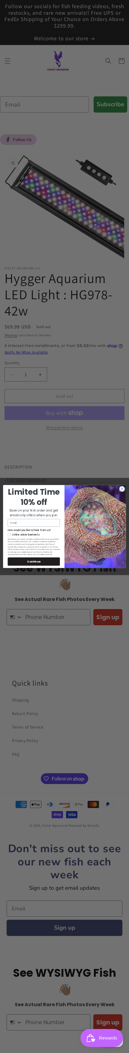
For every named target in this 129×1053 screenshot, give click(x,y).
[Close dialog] (122, 489)
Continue (33, 561)
